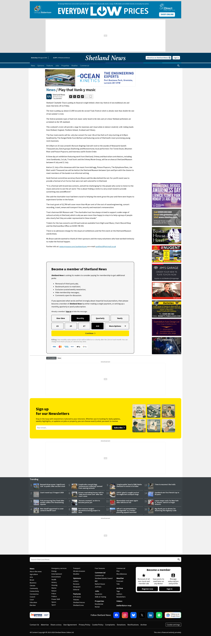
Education (33, 602)
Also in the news (36, 571)
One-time (60, 318)
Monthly (80, 318)
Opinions (77, 578)
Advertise (45, 624)
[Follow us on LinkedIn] (151, 615)
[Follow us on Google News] (173, 615)
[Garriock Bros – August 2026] (166, 254)
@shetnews (57, 96)
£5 (71, 326)
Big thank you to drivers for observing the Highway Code (165, 510)
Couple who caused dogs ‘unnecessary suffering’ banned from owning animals (90, 486)
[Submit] (178, 559)
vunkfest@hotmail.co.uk (105, 246)
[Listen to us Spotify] (159, 615)
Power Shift (56, 599)
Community (34, 588)
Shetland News (59, 94)
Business (33, 583)
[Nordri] (166, 345)
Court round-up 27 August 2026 (52, 492)
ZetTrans (98, 587)
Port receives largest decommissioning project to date (89, 510)
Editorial (76, 589)
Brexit (32, 580)
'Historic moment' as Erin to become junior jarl (89, 501)
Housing (54, 585)
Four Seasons (100, 568)
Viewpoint (76, 587)
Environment (56, 577)
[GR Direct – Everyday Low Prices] (105, 9)
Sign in (176, 58)
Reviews (76, 584)
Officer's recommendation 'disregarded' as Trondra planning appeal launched (126, 510)
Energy (54, 571)
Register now (147, 589)
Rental (97, 607)
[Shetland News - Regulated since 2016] (40, 615)
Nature (54, 591)
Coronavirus (34, 594)
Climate (32, 585)
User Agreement (70, 624)
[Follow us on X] (142, 615)
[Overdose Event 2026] (166, 184)
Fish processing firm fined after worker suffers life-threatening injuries (52, 502)
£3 (57, 326)
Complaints (110, 624)
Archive (119, 588)
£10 (97, 326)
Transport (76, 568)
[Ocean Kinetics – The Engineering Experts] (90, 77)
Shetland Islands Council (103, 578)
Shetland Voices (79, 602)
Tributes (76, 599)
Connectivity (34, 591)
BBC (96, 581)
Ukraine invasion (79, 571)
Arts (31, 577)
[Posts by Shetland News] (49, 96)
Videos (119, 601)
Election (33, 605)
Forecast (119, 581)
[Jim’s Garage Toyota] (166, 272)
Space (54, 602)
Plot (117, 571)
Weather (76, 574)
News (51, 89)
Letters (76, 581)
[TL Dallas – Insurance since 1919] (166, 217)
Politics (54, 596)
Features (77, 594)
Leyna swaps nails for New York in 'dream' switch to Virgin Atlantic (166, 502)
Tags (118, 591)
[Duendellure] (166, 327)
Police (54, 593)
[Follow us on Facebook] (116, 615)
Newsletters (121, 597)
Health (54, 579)
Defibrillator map (123, 605)
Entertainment (57, 574)
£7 (84, 326)
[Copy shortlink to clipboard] (82, 96)
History (54, 582)
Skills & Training (100, 597)
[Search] (178, 65)
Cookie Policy (97, 624)
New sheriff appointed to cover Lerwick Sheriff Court (51, 510)
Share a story (56, 624)
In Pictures (77, 597)
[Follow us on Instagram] (125, 615)
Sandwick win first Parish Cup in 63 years (167, 493)
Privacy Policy (84, 624)
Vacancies (98, 594)
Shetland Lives (78, 605)
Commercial (100, 572)
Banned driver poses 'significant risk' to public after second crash (52, 485)
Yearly (119, 318)
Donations (121, 624)
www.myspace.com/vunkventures (73, 246)
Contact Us (34, 624)
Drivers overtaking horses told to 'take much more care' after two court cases (91, 494)
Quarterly (100, 318)
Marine (54, 588)
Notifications (133, 624)
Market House (100, 584)
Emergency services (59, 568)
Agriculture (34, 574)
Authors (119, 594)
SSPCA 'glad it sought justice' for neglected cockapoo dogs (127, 493)
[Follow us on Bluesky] (133, 615)
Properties (99, 601)
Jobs (97, 591)
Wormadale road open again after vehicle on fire (127, 501)
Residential (99, 604)
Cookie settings (173, 624)
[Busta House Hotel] (166, 235)
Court (32, 599)
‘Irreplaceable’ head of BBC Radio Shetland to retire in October (129, 485)
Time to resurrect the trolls (165, 484)
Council (32, 597)
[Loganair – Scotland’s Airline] (166, 290)
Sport (54, 605)
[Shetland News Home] (105, 62)
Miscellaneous (121, 574)
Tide (118, 584)
